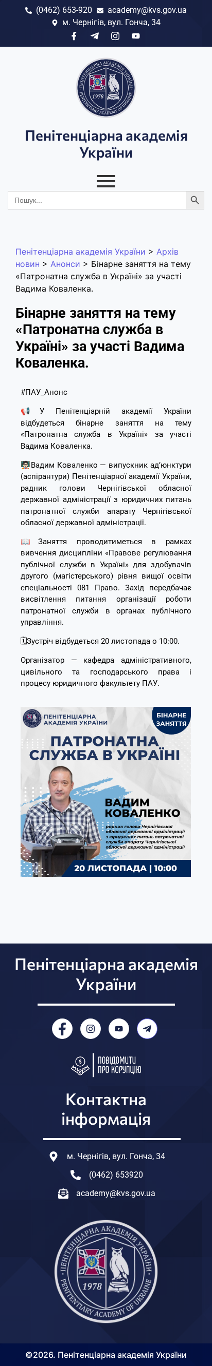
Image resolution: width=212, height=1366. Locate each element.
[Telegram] (147, 1028)
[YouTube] (119, 1028)
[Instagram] (90, 1028)
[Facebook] (62, 1028)
